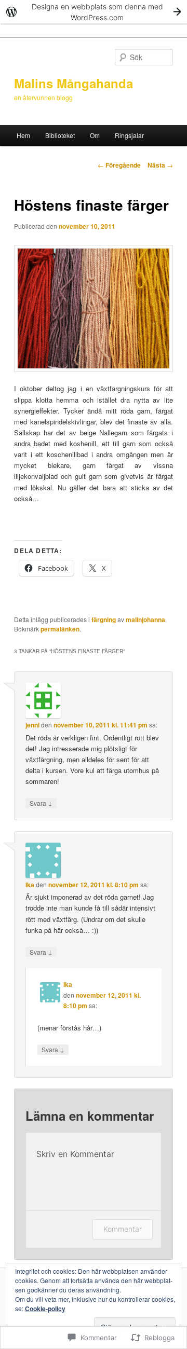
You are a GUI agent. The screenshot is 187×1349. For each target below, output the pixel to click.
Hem (23, 135)
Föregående (119, 165)
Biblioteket (60, 135)
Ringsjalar (129, 135)
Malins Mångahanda (73, 83)
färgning (103, 619)
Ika (29, 884)
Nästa (160, 165)
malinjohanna (145, 619)
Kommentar (122, 1228)
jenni (32, 724)
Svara (41, 802)
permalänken (60, 629)
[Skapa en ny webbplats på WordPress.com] (93, 11)
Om (95, 135)
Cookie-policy (45, 1308)
